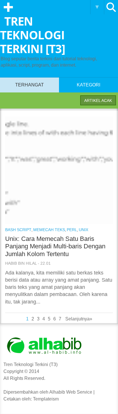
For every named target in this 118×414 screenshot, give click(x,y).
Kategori (88, 84)
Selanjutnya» (78, 318)
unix (83, 229)
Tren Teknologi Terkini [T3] (32, 35)
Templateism (46, 398)
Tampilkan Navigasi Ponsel (8, 7)
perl (72, 229)
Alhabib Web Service (70, 392)
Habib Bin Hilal (21, 263)
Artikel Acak (98, 100)
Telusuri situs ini (111, 7)
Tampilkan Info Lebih (97, 7)
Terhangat (29, 84)
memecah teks (49, 229)
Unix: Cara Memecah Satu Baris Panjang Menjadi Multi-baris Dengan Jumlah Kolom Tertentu (55, 246)
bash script (18, 229)
